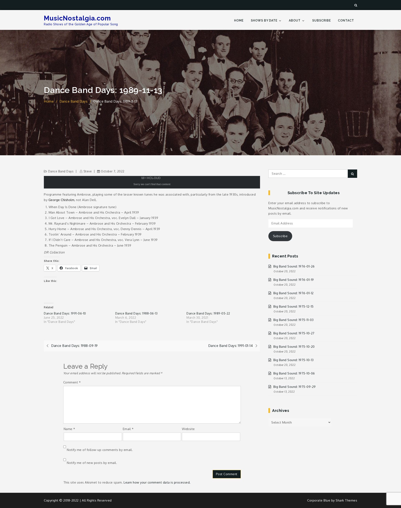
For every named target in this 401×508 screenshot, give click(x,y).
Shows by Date (264, 20)
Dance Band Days (61, 171)
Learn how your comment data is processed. (157, 482)
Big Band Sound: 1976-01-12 (293, 293)
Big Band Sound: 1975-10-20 (294, 347)
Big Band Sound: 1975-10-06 (294, 373)
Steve (88, 171)
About (295, 20)
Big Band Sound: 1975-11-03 (293, 320)
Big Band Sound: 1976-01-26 (294, 266)
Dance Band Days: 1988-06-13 (136, 313)
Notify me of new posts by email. (92, 463)
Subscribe (321, 20)
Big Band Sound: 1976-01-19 (293, 280)
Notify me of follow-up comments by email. (100, 450)
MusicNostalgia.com (77, 18)
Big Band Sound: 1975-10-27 (294, 333)
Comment (72, 382)
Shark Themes (346, 500)
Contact (346, 20)
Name (69, 429)
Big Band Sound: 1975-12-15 (293, 306)
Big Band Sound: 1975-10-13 (293, 360)
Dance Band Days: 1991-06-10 (65, 313)
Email (128, 429)
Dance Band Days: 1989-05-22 (208, 313)
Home (239, 20)
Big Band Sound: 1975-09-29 (294, 387)
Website (188, 429)
